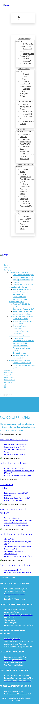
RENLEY (18, 700)
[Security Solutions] (7, 5)
